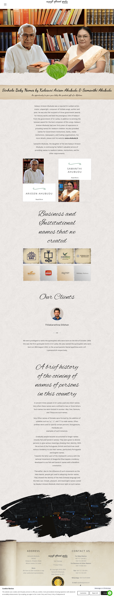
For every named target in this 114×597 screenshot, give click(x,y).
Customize (83, 593)
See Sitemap (58, 561)
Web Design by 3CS (57, 574)
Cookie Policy (40, 594)
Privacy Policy (51, 594)
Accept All (106, 593)
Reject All (95, 593)
